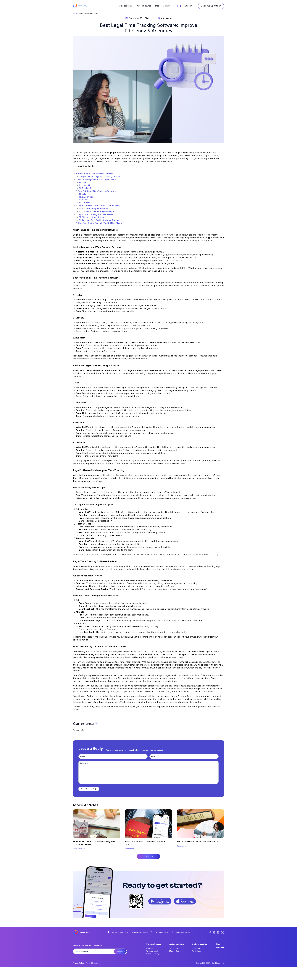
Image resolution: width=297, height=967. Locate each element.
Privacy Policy (78, 963)
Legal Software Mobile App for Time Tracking (99, 205)
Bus (177, 951)
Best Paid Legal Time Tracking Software (97, 191)
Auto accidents (125, 6)
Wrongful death (152, 951)
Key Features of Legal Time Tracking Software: (101, 176)
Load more (148, 856)
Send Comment (87, 789)
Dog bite (149, 948)
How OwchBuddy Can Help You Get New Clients (100, 223)
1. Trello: (85, 182)
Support (188, 6)
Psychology (196, 951)
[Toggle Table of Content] (75, 170)
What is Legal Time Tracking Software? (96, 173)
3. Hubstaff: (87, 188)
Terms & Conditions (93, 963)
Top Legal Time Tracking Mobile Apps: (98, 211)
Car (177, 948)
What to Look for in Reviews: (94, 217)
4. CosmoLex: (88, 202)
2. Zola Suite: (88, 197)
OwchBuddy (84, 932)
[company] (218, 932)
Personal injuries (143, 6)
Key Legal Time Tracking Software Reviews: (100, 220)
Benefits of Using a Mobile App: (95, 208)
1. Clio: (84, 194)
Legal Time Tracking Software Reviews (96, 214)
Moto (171, 951)
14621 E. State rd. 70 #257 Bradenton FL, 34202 (130, 932)
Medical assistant (162, 6)
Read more (77, 849)
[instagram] (214, 932)
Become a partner (211, 6)
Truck (171, 948)
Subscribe (120, 951)
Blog (179, 6)
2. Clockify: (87, 185)
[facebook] (210, 932)
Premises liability (152, 954)
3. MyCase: (86, 200)
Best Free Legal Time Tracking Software (97, 179)
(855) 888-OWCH (183, 932)
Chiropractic (196, 948)
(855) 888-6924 (162, 932)
